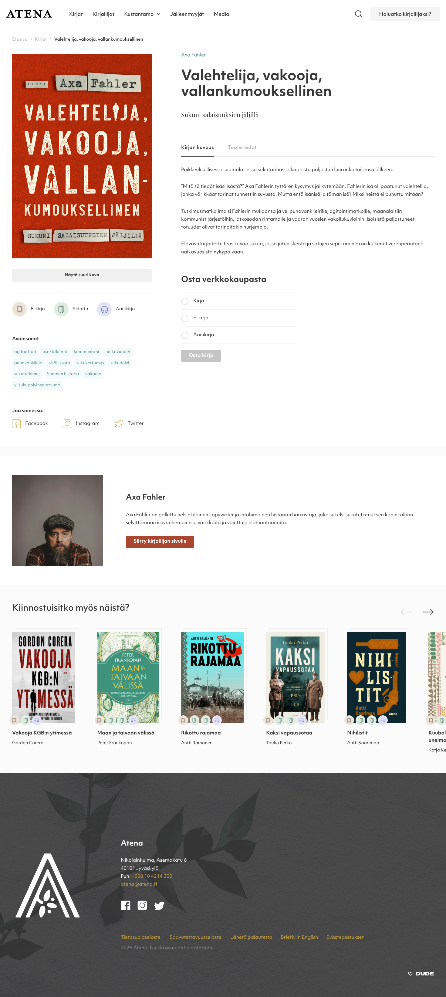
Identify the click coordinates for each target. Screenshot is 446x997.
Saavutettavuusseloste (195, 937)
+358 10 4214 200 (152, 876)
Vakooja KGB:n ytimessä (42, 733)
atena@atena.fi (139, 884)
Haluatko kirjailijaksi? (405, 13)
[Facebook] (129, 909)
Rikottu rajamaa (201, 733)
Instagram (88, 423)
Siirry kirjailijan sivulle (160, 541)
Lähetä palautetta (251, 937)
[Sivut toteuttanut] (421, 975)
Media (221, 13)
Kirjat (76, 13)
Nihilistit (357, 733)
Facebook (36, 423)
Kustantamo (139, 13)
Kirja (198, 301)
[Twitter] (162, 909)
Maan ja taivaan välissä (126, 733)
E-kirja (200, 318)
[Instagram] (145, 909)
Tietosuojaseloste (141, 937)
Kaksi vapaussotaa (289, 733)
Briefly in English (299, 937)
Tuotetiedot (242, 147)
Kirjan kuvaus (197, 147)
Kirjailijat (104, 13)
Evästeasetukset (345, 937)
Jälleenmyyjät (187, 13)
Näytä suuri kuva (82, 275)
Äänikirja (203, 335)
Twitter (135, 423)
